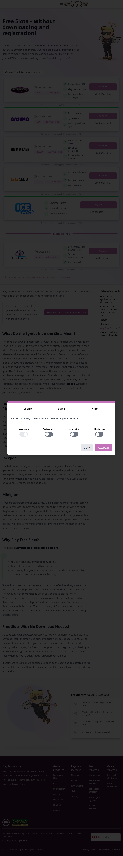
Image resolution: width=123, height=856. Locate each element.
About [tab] (95, 408)
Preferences (49, 429)
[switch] (24, 434)
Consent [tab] (28, 408)
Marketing (99, 429)
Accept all (103, 447)
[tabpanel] (61, 428)
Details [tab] (61, 408)
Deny (87, 447)
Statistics (74, 429)
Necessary (23, 429)
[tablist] (61, 409)
